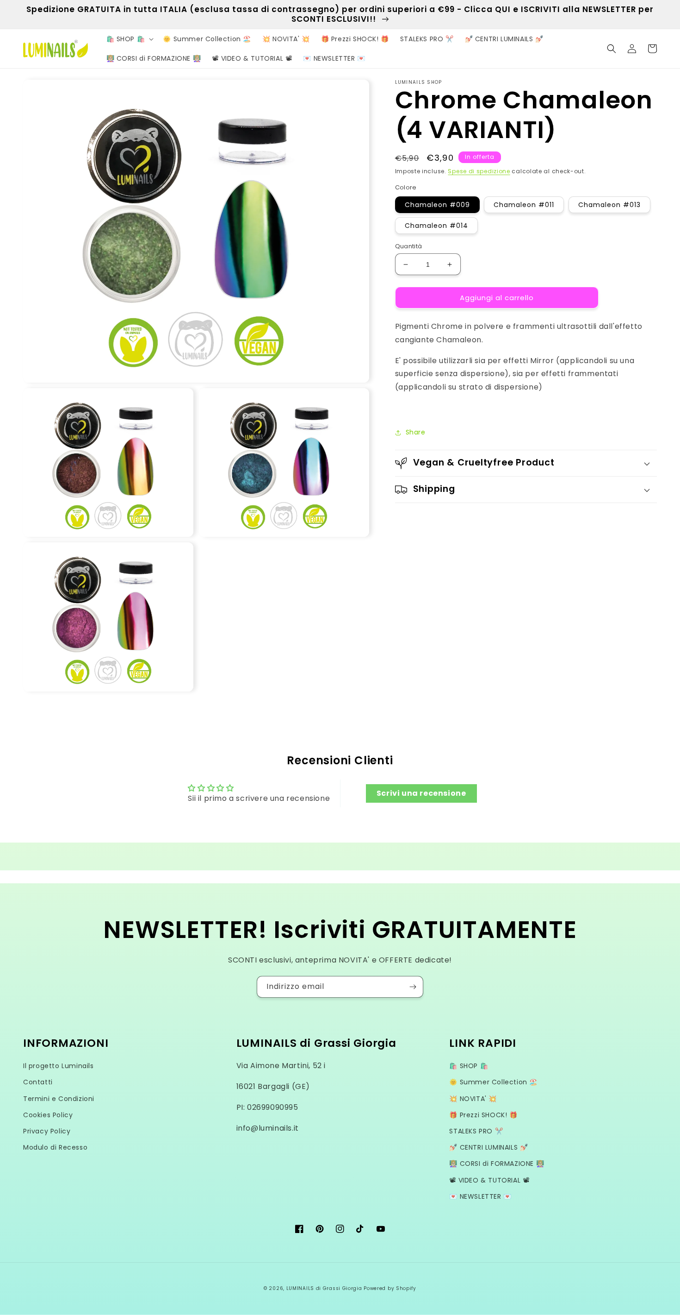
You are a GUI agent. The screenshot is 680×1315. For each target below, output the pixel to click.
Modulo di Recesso (55, 1147)
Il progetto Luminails (58, 1065)
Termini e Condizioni (58, 1098)
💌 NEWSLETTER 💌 (480, 1196)
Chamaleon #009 (437, 204)
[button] (129, 39)
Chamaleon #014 (436, 225)
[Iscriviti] (412, 987)
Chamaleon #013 (609, 204)
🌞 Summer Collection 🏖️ (493, 1082)
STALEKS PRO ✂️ (476, 1131)
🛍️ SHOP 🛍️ (468, 1065)
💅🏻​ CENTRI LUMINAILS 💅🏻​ (488, 1147)
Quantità (408, 246)
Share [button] (416, 432)
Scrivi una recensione (421, 793)
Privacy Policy (46, 1131)
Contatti (38, 1082)
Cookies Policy (48, 1115)
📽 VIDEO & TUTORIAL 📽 (489, 1180)
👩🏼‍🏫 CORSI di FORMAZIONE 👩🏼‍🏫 (496, 1163)
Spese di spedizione (479, 171)
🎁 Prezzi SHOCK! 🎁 (483, 1115)
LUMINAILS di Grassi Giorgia (324, 1288)
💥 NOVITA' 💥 (473, 1098)
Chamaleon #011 (524, 204)
